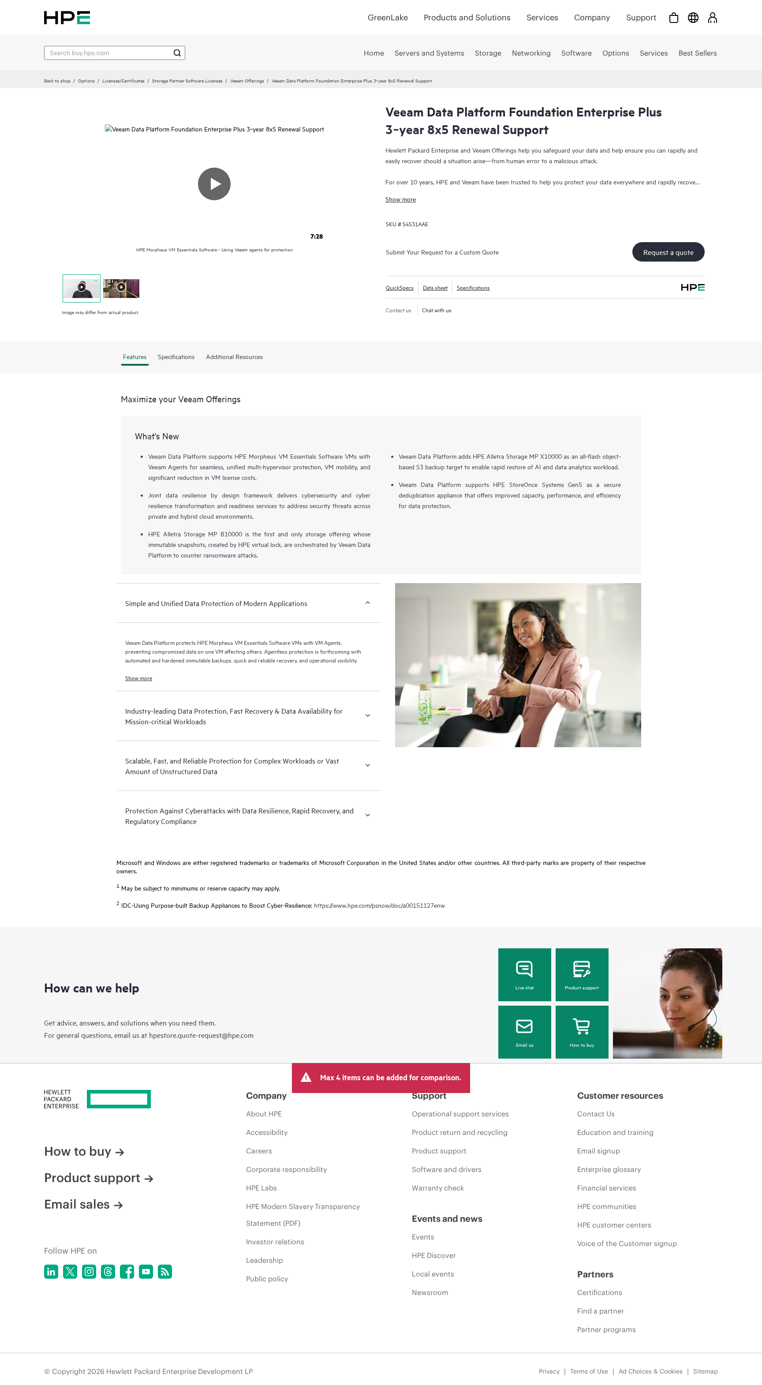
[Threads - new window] (108, 1272)
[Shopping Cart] (674, 17)
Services (542, 17)
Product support (582, 987)
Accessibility (267, 1132)
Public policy (267, 1278)
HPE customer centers (614, 1224)
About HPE (264, 1113)
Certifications (599, 1292)
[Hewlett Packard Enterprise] (67, 17)
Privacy (549, 1371)
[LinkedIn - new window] (51, 1272)
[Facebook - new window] (127, 1272)
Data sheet (435, 287)
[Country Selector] (693, 17)
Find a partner (600, 1310)
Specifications (473, 287)
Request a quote (668, 252)
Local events (433, 1273)
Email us (525, 1044)
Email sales (77, 1204)
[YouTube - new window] (146, 1272)
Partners (595, 1274)
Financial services (606, 1187)
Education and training (615, 1132)
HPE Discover (434, 1255)
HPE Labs (261, 1187)
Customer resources (620, 1095)
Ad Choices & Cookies (651, 1371)
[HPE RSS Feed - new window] (165, 1272)
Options (86, 80)
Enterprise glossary (609, 1169)
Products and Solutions (467, 17)
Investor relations (275, 1241)
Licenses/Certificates (123, 80)
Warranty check (438, 1187)
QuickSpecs (400, 287)
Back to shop (57, 80)
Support (641, 17)
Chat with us (437, 310)
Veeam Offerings (247, 80)
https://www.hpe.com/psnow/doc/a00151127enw (379, 905)
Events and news (447, 1218)
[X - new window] (70, 1272)
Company (592, 17)
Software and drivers (447, 1169)
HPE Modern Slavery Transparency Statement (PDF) (303, 1215)
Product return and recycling (460, 1132)
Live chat (524, 987)
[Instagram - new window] (89, 1272)
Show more (400, 199)
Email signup (598, 1150)
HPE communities (606, 1206)
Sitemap (705, 1371)
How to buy (582, 1044)
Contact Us (596, 1113)
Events (423, 1236)
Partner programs (606, 1329)
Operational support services (460, 1113)
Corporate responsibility (286, 1169)
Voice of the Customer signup (627, 1243)
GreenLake (388, 17)
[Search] (177, 53)
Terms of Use (589, 1371)
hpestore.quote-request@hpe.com (201, 1035)
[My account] (712, 17)
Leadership (264, 1260)
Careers (259, 1150)
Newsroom (430, 1292)
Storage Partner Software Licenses (187, 80)
